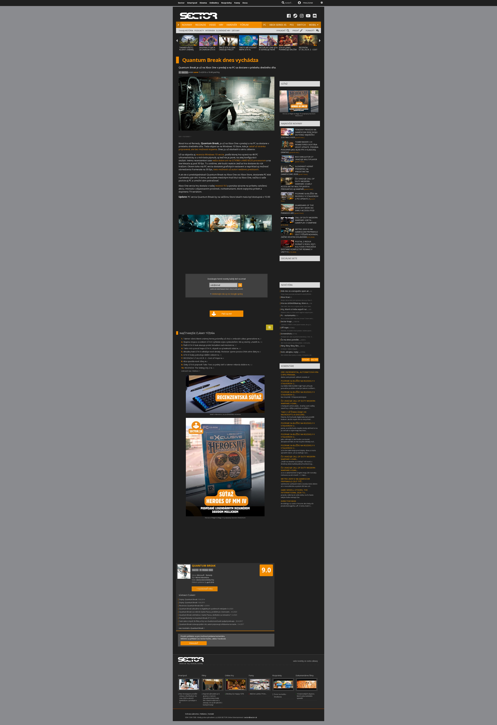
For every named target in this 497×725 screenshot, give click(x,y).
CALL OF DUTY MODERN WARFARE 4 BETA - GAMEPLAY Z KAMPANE (306, 220)
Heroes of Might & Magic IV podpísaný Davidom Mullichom (225, 518)
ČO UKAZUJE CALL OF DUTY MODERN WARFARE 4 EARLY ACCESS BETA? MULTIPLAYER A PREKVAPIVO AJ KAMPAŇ (298, 183)
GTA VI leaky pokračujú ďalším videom (202, 354)
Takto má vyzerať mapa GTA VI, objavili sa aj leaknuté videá (212, 348)
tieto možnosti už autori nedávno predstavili (236, 169)
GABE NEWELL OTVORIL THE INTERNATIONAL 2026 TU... (294, 491)
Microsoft (200, 575)
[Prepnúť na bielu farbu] (322, 2)
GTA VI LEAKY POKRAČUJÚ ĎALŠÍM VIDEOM (288, 49)
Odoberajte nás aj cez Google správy (227, 294)
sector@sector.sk (250, 717)
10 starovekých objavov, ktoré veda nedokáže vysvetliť (306, 696)
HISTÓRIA (189, 30)
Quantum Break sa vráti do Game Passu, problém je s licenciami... (205, 612)
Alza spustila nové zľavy (195, 361)
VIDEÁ (212, 24)
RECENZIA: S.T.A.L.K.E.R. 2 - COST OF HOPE (308, 49)
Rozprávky (226, 2)
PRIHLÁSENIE (308, 3)
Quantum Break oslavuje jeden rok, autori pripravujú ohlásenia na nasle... (208, 624)
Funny (237, 2)
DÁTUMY (235, 30)
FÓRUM (244, 24)
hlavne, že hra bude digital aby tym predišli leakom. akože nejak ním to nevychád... (297, 418)
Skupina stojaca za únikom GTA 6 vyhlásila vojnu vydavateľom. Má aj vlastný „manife (222, 342)
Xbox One (185, 72)
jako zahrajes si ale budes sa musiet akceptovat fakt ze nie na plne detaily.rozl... (298, 440)
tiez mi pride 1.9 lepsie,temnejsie (293, 397)
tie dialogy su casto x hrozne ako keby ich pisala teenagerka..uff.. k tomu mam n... (297, 504)
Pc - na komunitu (288, 315)
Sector (181, 2)
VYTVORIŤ (305, 360)
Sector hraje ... (287, 321)
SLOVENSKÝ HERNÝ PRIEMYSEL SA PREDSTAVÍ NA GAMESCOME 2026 (297, 170)
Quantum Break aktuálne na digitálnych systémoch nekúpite (203, 609)
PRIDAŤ (296, 30)
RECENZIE (200, 24)
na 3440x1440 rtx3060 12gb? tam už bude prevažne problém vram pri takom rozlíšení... (298, 387)
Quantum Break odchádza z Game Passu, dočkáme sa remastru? (205, 615)
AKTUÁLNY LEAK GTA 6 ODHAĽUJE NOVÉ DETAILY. (268, 49)
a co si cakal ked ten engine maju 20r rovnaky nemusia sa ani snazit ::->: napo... (298, 474)
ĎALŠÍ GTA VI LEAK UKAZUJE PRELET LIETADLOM (227, 49)
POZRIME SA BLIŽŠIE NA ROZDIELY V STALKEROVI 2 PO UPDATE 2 (306, 196)
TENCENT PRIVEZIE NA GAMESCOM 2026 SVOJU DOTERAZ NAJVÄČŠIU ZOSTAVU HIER (299, 133)
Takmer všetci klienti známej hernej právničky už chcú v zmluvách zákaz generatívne (222, 338)
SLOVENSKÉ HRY (223, 30)
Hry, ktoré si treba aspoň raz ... (294, 309)
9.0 (266, 570)
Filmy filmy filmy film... (290, 345)
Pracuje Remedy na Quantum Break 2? (194, 618)
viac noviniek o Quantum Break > (192, 628)
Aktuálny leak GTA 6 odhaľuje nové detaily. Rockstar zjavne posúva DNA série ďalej (222, 351)
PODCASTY (199, 30)
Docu (245, 2)
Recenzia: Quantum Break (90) (191, 605)
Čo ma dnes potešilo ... (291, 339)
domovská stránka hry (205, 580)
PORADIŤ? (310, 30)
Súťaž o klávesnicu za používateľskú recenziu (225, 414)
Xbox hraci (285, 297)
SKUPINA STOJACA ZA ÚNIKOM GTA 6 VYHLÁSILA (207, 49)
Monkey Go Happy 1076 (235, 694)
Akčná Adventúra (202, 577)
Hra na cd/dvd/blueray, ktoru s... (295, 303)
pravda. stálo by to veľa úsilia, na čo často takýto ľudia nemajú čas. (297, 496)
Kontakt (211, 714)
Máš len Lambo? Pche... (258, 694)
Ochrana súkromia (192, 714)
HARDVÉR (231, 24)
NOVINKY (187, 24)
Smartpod (192, 2)
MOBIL (312, 24)
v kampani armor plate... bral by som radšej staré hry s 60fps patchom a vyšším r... (298, 407)
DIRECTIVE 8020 (288, 501)
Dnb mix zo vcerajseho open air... (295, 291)
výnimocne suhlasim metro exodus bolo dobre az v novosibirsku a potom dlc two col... (299, 485)
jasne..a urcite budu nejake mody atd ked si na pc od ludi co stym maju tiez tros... (299, 429)
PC (264, 24)
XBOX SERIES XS (277, 24)
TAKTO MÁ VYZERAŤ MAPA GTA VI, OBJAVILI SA (248, 49)
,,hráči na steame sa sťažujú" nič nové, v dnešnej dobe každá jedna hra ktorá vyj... (297, 462)
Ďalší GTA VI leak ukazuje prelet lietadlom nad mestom (210, 345)
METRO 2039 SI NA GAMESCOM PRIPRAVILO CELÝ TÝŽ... (295, 480)
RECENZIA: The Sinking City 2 (199, 367)
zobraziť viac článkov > (190, 371)
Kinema (203, 2)
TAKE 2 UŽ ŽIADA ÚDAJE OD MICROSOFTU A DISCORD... (293, 413)
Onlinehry (214, 2)
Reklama (203, 714)
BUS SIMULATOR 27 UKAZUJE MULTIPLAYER (306, 158)
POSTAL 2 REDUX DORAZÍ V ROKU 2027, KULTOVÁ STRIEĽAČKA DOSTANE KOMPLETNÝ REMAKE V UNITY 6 (298, 246)
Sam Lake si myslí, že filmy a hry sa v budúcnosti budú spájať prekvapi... (207, 621)
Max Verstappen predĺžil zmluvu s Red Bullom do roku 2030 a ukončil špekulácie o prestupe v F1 (188, 698)
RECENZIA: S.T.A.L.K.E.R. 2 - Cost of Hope (203, 358)
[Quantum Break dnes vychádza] (194, 223)
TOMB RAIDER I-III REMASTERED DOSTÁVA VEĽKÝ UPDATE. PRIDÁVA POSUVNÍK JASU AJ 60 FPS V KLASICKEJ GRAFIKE (299, 147)
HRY (221, 24)
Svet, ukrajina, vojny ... (290, 352)
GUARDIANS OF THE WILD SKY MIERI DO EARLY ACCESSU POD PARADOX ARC (297, 209)
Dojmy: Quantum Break (188, 599)
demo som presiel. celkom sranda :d (295, 377)
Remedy (209, 575)
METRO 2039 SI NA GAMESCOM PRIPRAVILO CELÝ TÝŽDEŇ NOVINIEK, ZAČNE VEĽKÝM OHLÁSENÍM (299, 233)
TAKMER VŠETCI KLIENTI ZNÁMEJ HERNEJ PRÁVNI (186, 49)
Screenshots (286, 333)
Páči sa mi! (227, 313)
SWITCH (301, 24)
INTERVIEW (210, 30)
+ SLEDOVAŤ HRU (205, 588)
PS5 (292, 24)
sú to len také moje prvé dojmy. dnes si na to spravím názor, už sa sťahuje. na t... (298, 451)
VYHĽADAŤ (281, 30)
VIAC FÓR (314, 360)
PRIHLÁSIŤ (193, 643)
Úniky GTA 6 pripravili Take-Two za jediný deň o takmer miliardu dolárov (217, 364)
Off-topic (285, 327)
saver (196, 72)
